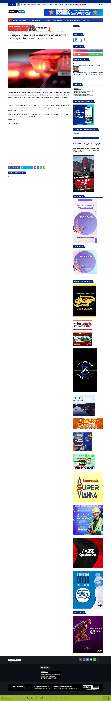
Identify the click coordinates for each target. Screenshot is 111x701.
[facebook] (95, 50)
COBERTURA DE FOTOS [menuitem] (20, 20)
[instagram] (80, 50)
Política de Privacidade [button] (61, 698)
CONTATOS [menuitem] (85, 20)
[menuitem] (10, 20)
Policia (16, 31)
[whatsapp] (95, 54)
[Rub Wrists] (98, 659)
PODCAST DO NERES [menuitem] (35, 20)
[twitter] (87, 659)
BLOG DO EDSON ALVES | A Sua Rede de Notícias (86, 65)
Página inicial (11, 31)
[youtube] (80, 54)
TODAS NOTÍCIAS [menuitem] (57, 20)
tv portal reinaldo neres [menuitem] (72, 20)
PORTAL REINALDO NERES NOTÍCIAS (17, 42)
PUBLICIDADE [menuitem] (46, 20)
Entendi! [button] (105, 698)
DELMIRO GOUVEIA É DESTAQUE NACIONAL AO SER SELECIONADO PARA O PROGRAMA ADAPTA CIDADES (46, 4)
